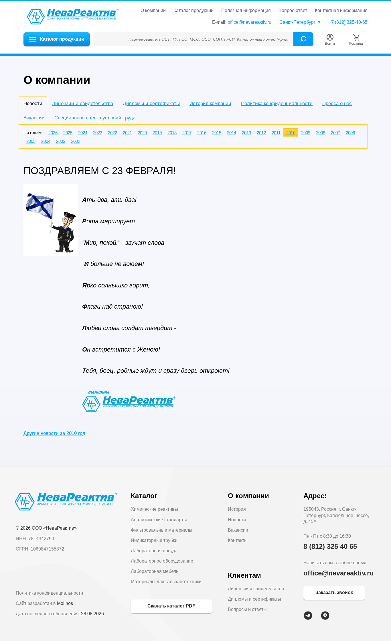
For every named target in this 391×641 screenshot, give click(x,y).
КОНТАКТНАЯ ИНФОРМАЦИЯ (341, 10)
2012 (261, 132)
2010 (290, 132)
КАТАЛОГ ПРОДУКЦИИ (193, 10)
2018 (172, 132)
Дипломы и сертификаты (151, 103)
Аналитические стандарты (159, 519)
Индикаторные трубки (154, 540)
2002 (75, 141)
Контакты (238, 540)
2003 (60, 141)
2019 (157, 132)
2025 (67, 132)
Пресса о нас (337, 103)
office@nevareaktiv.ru (249, 22)
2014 (231, 132)
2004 (45, 141)
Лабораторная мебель (154, 571)
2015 (216, 132)
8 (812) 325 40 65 (330, 546)
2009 (305, 132)
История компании (210, 103)
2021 (127, 132)
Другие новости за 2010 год (54, 433)
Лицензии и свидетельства (82, 103)
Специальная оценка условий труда (94, 118)
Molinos (65, 603)
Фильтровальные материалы (161, 530)
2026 (53, 132)
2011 (276, 132)
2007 (335, 132)
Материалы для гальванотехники (166, 581)
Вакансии (34, 118)
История (237, 509)
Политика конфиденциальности (277, 103)
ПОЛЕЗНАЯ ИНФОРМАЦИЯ (246, 10)
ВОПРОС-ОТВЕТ (293, 10)
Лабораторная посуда (154, 550)
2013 (246, 132)
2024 (82, 132)
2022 (112, 132)
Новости (237, 519)
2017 (186, 132)
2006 (350, 132)
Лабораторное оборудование (162, 561)
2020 (142, 132)
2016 (201, 132)
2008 (320, 132)
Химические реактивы (154, 509)
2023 (97, 132)
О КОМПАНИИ (153, 10)
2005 (30, 141)
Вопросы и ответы (247, 609)
